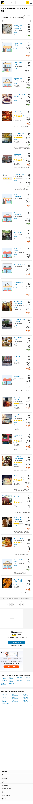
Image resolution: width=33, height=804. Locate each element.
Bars (24, 359)
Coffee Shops (4, 694)
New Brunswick (3, 678)
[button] (31, 3)
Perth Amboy (4, 680)
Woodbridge (28, 680)
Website (15, 32)
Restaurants (15, 598)
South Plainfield (3, 684)
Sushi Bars (3, 697)
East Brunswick (11, 678)
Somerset (19, 677)
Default (28, 15)
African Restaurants (15, 698)
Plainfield (19, 680)
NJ (6, 598)
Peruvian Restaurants (25, 701)
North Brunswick (11, 681)
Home (2, 598)
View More (29, 705)
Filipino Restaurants (15, 701)
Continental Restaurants (25, 698)
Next (25, 604)
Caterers (25, 30)
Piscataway (28, 677)
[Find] (27, 2)
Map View (6, 17)
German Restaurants (25, 695)
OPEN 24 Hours (22, 21)
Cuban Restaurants (18, 30)
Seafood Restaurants (15, 695)
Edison (10, 598)
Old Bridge (11, 683)
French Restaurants (4, 701)
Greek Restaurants (5, 703)
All (13, 17)
